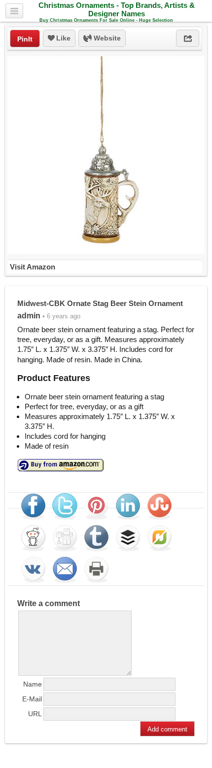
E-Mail (32, 699)
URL (35, 714)
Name (32, 684)
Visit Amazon (32, 267)
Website (106, 38)
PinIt (25, 39)
